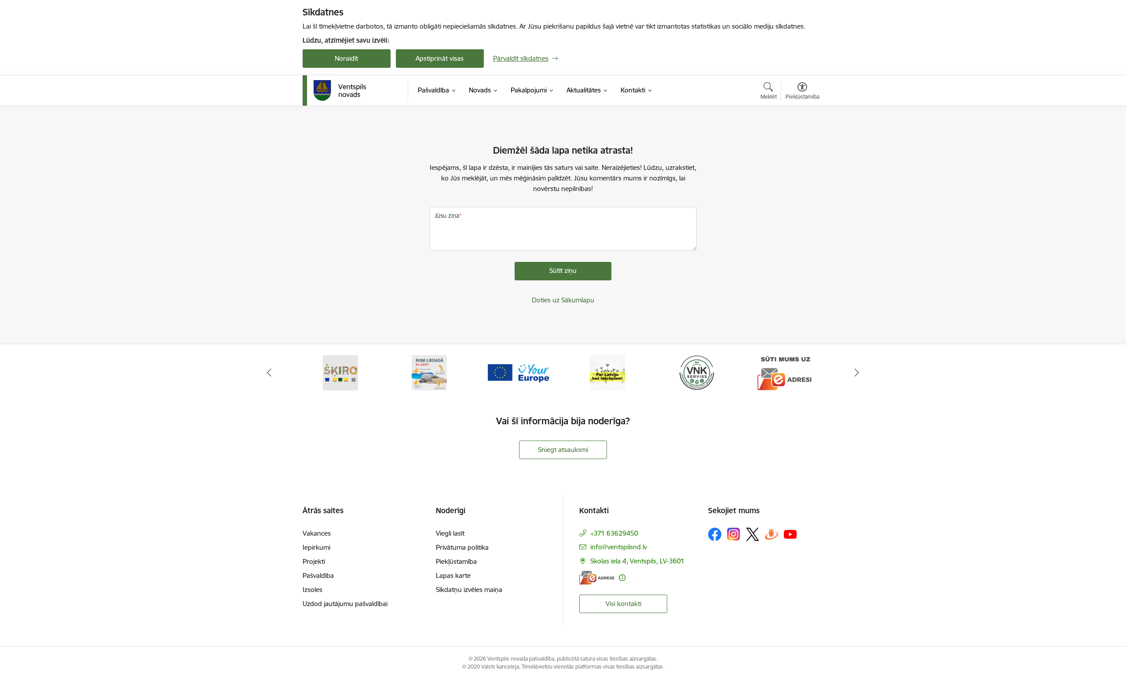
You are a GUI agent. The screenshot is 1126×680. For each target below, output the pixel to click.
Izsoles (312, 589)
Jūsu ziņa (447, 216)
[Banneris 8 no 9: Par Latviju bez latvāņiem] (607, 372)
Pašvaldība (318, 575)
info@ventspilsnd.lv (618, 547)
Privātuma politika (462, 547)
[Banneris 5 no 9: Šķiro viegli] (340, 372)
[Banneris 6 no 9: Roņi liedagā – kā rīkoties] (429, 372)
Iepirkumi (316, 547)
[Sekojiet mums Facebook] (714, 534)
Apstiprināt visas (440, 58)
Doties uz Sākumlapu (563, 300)
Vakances (317, 533)
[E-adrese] (596, 577)
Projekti (314, 561)
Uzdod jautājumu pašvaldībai (345, 603)
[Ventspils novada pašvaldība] (340, 90)
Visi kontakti (623, 603)
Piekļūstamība (456, 561)
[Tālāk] (857, 373)
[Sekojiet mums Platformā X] (752, 534)
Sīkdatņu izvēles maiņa (469, 589)
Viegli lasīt (450, 533)
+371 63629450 (614, 533)
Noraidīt (346, 58)
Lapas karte (453, 575)
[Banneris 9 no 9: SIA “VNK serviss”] (697, 372)
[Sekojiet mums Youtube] (790, 534)
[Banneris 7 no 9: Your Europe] (518, 372)
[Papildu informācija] (622, 577)
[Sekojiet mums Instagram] (733, 534)
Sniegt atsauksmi (563, 449)
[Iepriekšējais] (269, 373)
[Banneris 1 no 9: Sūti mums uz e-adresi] (785, 372)
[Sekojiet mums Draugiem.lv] (771, 534)
